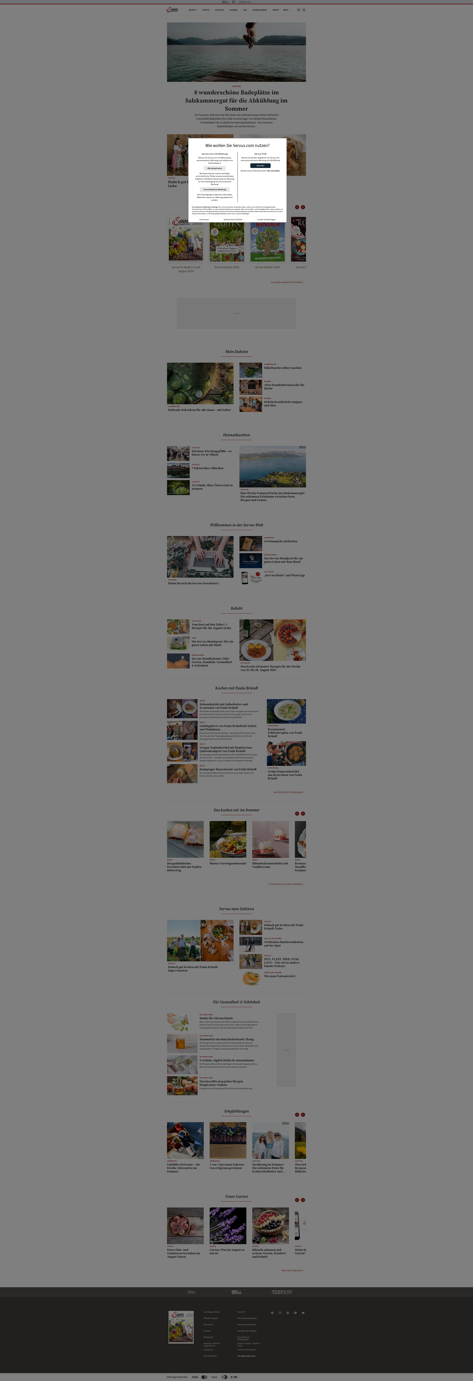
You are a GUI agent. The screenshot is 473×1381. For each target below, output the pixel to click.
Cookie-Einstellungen (266, 219)
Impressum (204, 219)
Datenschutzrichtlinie (233, 219)
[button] (260, 165)
